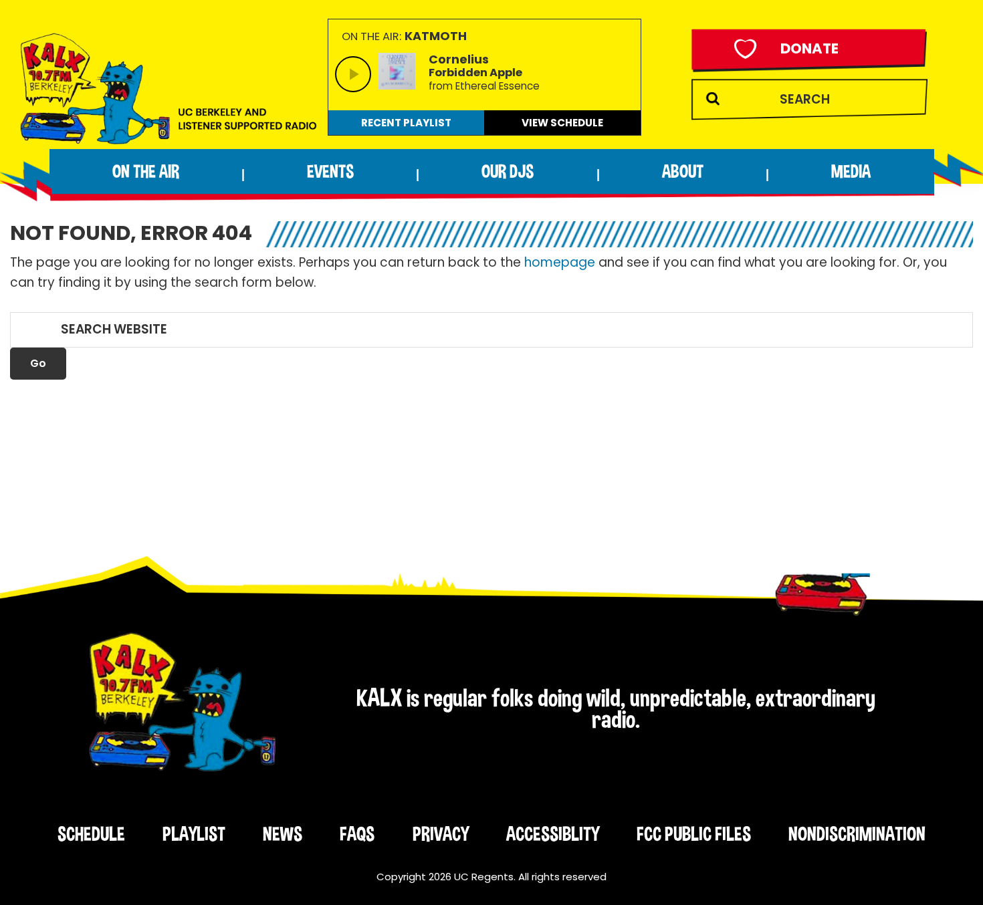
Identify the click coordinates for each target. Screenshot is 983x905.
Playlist (193, 833)
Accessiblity (552, 833)
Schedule (91, 833)
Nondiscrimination (856, 833)
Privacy (441, 833)
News (282, 833)
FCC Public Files (694, 833)
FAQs (357, 833)
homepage (559, 262)
